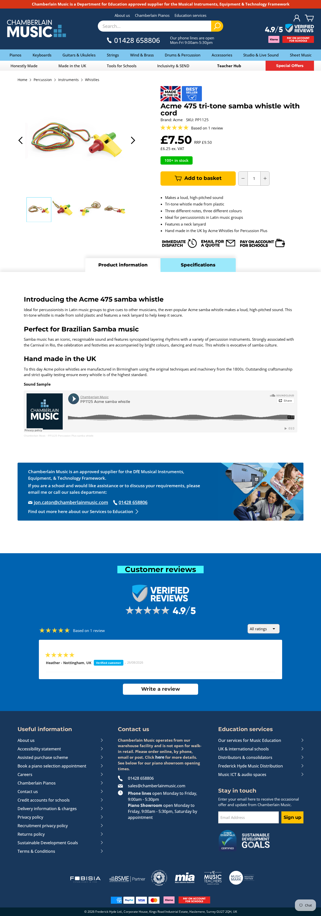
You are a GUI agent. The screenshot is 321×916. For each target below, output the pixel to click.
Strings (113, 54)
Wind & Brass (142, 54)
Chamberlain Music (35, 435)
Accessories (222, 54)
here (159, 757)
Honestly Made (24, 65)
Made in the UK (72, 65)
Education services (190, 15)
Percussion (43, 80)
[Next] (132, 140)
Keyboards (42, 54)
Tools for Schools (121, 65)
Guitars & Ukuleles (79, 54)
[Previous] (21, 140)
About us (122, 15)
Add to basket (203, 178)
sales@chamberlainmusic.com (156, 786)
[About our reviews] (289, 28)
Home (22, 80)
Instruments (68, 80)
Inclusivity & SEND (173, 65)
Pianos (15, 54)
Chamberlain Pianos (152, 15)
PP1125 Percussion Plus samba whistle (71, 435)
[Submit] (217, 26)
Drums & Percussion (182, 54)
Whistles (92, 80)
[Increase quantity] (265, 178)
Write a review (160, 689)
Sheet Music (300, 54)
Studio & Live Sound (261, 54)
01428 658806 (141, 778)
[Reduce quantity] (243, 178)
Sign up (292, 817)
